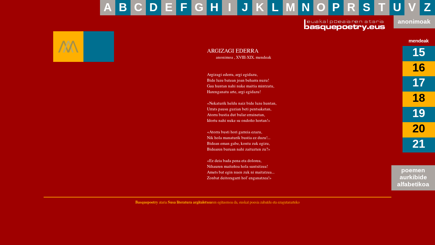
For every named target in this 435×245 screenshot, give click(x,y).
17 (418, 82)
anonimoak (414, 21)
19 (418, 113)
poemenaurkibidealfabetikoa (413, 177)
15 (418, 52)
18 (418, 98)
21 (418, 143)
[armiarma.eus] (68, 46)
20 (418, 128)
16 (418, 67)
